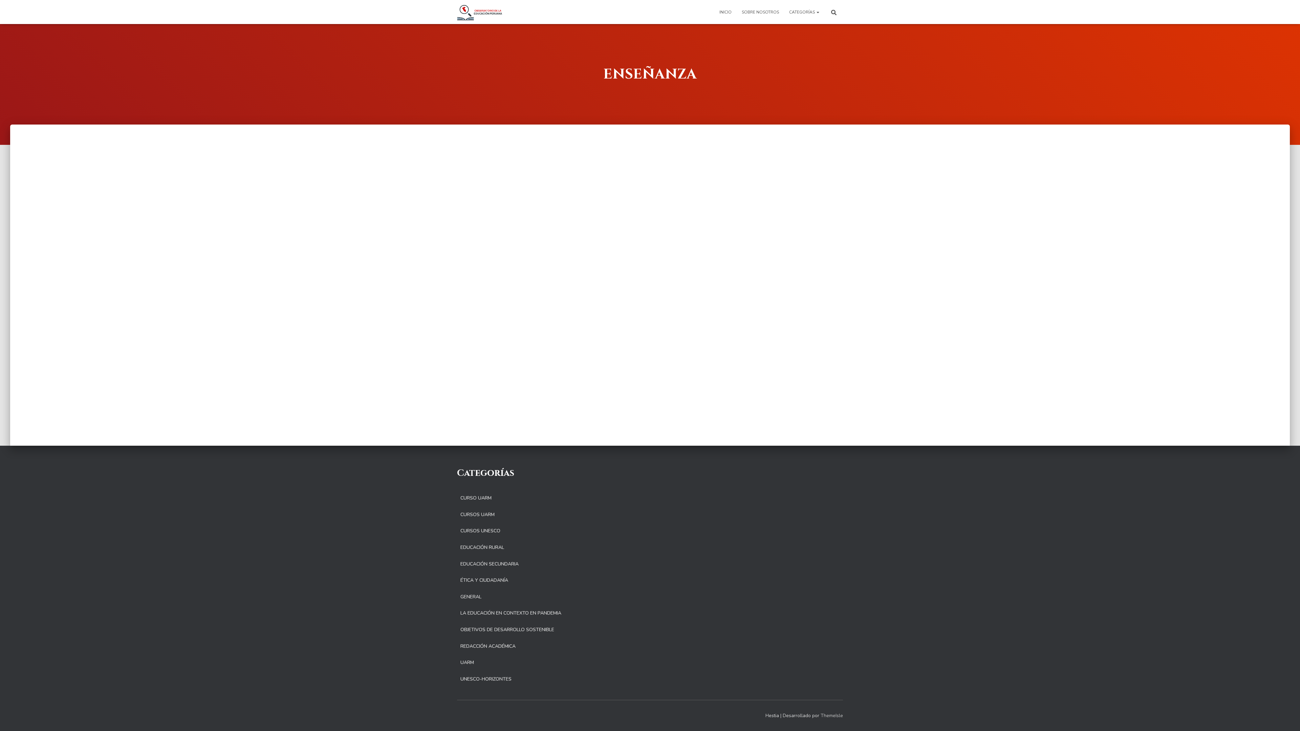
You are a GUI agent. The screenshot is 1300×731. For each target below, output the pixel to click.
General (470, 597)
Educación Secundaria (489, 564)
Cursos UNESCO (480, 531)
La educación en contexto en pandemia (510, 613)
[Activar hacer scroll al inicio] (1286, 717)
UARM (467, 662)
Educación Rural (482, 547)
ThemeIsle (832, 715)
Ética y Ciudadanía (484, 580)
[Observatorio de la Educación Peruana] (479, 12)
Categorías (802, 12)
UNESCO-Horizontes (486, 679)
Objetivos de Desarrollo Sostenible (507, 629)
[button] (817, 12)
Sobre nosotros (760, 12)
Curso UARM (476, 498)
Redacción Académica (488, 646)
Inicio (725, 12)
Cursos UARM (477, 514)
